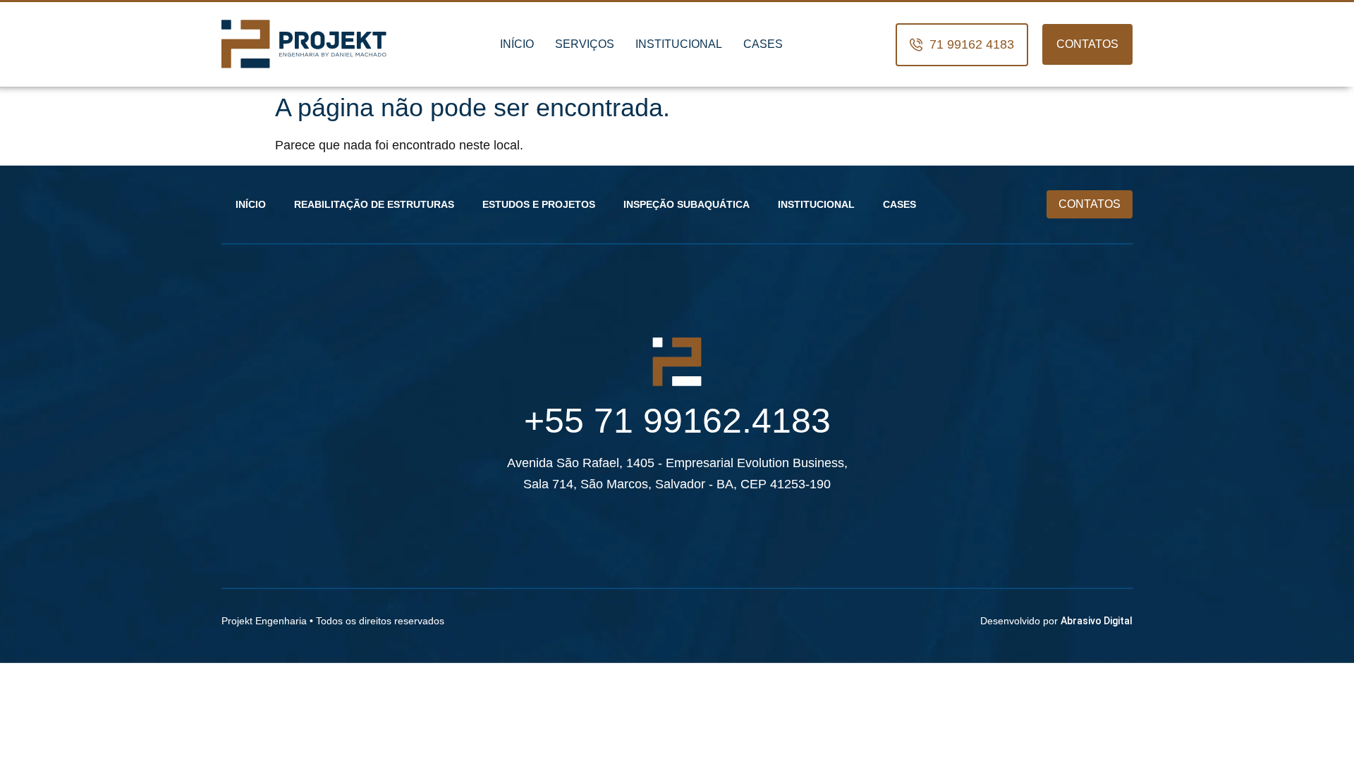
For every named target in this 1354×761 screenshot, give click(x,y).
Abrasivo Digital (1097, 620)
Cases (763, 44)
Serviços (584, 44)
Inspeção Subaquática (686, 204)
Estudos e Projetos (538, 204)
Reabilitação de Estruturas (374, 204)
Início (517, 44)
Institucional (678, 44)
